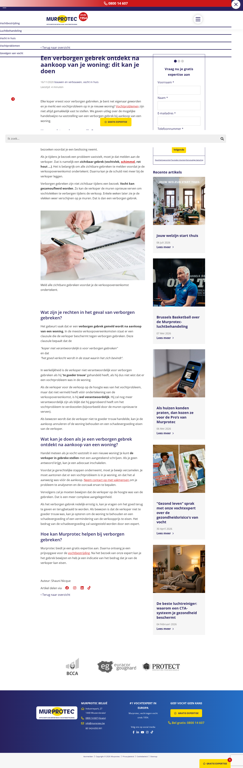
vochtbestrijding (79, 553)
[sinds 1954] (62, 20)
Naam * (163, 98)
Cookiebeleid (142, 756)
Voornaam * (166, 82)
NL (4, 5)
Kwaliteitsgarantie (163, 160)
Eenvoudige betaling (194, 160)
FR (9, 5)
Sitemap (153, 756)
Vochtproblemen (127, 106)
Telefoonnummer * (170, 129)
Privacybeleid (128, 756)
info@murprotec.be (95, 723)
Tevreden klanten (178, 160)
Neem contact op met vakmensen (107, 480)
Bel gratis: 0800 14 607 (187, 723)
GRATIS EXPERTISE (188, 713)
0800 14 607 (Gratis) (96, 718)
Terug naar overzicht (56, 48)
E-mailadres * (167, 113)
